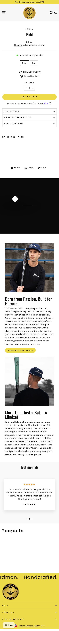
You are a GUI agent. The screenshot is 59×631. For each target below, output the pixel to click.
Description (11, 111)
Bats (5, 605)
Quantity (29, 83)
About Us (8, 612)
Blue (24, 63)
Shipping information (18, 117)
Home (29, 29)
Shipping (18, 45)
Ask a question (14, 124)
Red (34, 63)
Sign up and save (13, 619)
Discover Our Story (20, 350)
